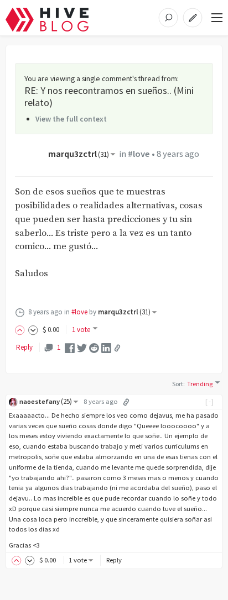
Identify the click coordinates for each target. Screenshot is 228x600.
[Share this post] (117, 348)
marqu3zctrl (78, 154)
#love (139, 154)
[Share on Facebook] (70, 347)
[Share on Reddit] (94, 347)
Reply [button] (114, 560)
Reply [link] (24, 347)
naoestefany (45, 401)
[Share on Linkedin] (106, 347)
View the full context (71, 119)
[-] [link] (210, 401)
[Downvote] (33, 329)
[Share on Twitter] (82, 347)
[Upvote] (21, 329)
